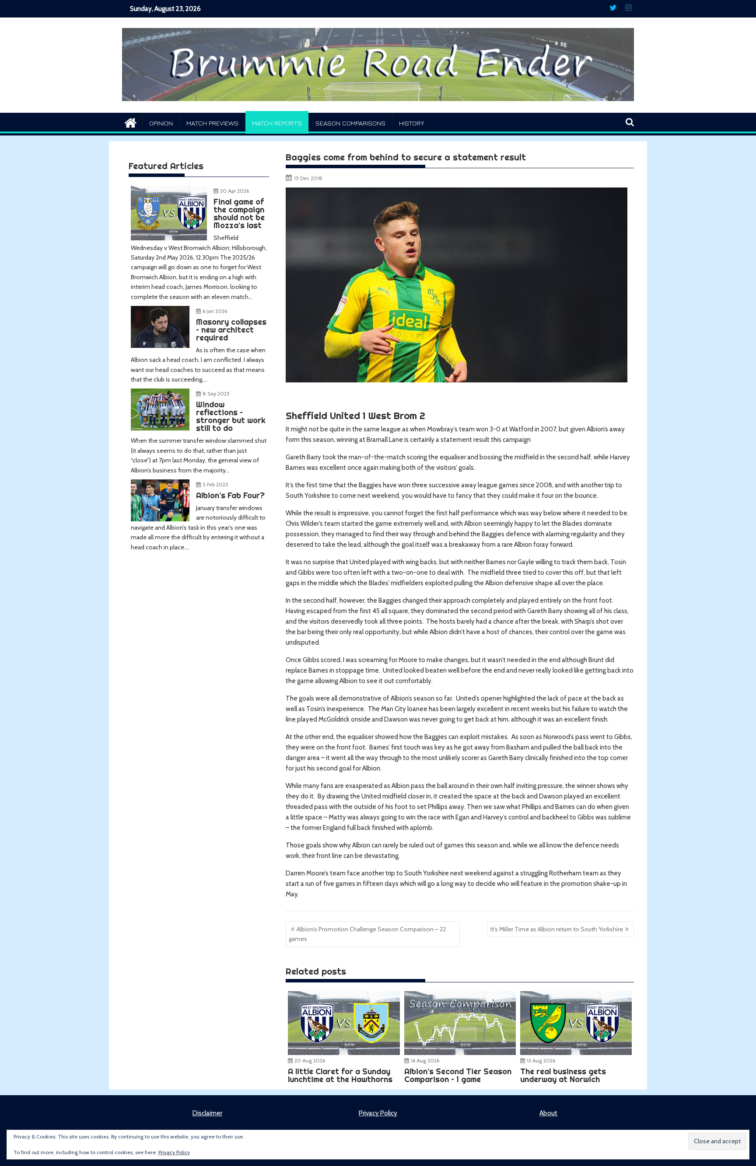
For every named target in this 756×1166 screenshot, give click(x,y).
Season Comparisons (350, 123)
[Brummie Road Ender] (378, 107)
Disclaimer (207, 1113)
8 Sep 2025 (216, 393)
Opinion (161, 123)
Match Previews (212, 123)
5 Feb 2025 (215, 484)
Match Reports (277, 123)
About (548, 1113)
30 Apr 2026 (234, 190)
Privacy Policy (378, 1113)
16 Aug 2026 (425, 1060)
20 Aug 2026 (309, 1060)
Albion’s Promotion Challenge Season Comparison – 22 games (367, 934)
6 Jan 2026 (215, 311)
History (411, 123)
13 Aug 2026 (541, 1060)
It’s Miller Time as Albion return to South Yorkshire (556, 929)
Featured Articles (166, 165)
